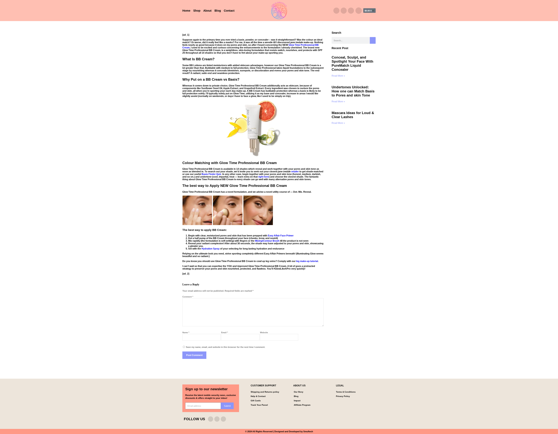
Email (224, 332)
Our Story (298, 392)
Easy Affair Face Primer (281, 235)
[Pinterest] (351, 11)
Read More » (338, 76)
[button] (358, 10)
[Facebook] (344, 11)
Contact (229, 10)
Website (264, 332)
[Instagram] (336, 11)
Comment (187, 297)
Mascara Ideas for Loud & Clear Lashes (353, 115)
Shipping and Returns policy (265, 392)
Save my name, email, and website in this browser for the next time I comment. (225, 347)
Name (185, 332)
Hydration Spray (211, 248)
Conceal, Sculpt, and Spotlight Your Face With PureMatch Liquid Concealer (352, 63)
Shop (196, 10)
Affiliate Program (302, 405)
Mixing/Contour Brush (267, 241)
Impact (297, 400)
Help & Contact (258, 396)
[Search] (373, 40)
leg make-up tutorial (307, 261)
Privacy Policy (343, 396)
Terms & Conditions (346, 392)
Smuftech (308, 431)
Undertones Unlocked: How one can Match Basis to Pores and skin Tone (353, 91)
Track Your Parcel (259, 405)
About (207, 10)
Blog (217, 10)
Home (186, 10)
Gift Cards (256, 400)
